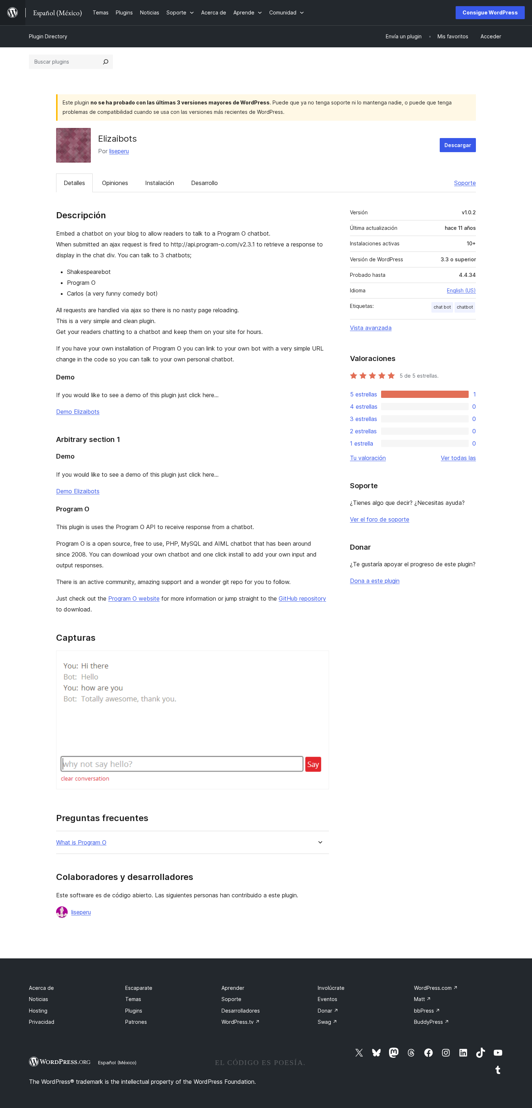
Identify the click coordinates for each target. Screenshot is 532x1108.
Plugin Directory (48, 36)
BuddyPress (431, 1022)
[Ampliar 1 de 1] (319, 660)
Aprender (232, 988)
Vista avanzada (371, 327)
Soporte (465, 182)
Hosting (38, 1011)
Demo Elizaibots (78, 411)
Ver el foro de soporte (379, 519)
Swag (327, 1022)
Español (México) (117, 1062)
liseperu (119, 151)
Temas (133, 999)
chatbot (465, 307)
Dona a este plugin (375, 580)
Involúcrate (331, 988)
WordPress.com (436, 988)
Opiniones (115, 182)
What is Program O (81, 842)
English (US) (461, 290)
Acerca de (41, 988)
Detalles (74, 182)
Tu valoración (368, 457)
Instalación (159, 182)
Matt (422, 999)
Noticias (38, 999)
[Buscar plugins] (105, 62)
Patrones (136, 1022)
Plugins (133, 1011)
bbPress (427, 1011)
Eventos (327, 999)
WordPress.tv (240, 1022)
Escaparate (138, 988)
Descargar (457, 145)
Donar (328, 1011)
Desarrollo (204, 182)
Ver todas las (458, 457)
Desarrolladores (240, 1011)
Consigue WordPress (490, 12)
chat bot (442, 307)
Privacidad (41, 1022)
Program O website (134, 598)
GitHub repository (302, 598)
